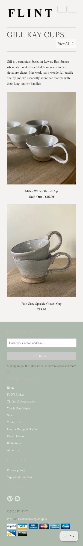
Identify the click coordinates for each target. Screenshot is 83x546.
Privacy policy (16, 470)
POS (9, 519)
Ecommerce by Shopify (32, 519)
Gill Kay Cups (35, 34)
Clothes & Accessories (21, 401)
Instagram (17, 499)
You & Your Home (18, 408)
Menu (62, 9)
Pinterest (10, 499)
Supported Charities (19, 477)
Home (10, 387)
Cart (72, 9)
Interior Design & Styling (23, 429)
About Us (13, 450)
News (10, 415)
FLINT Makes (15, 394)
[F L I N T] (30, 13)
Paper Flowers (15, 436)
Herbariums (14, 443)
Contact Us (14, 422)
